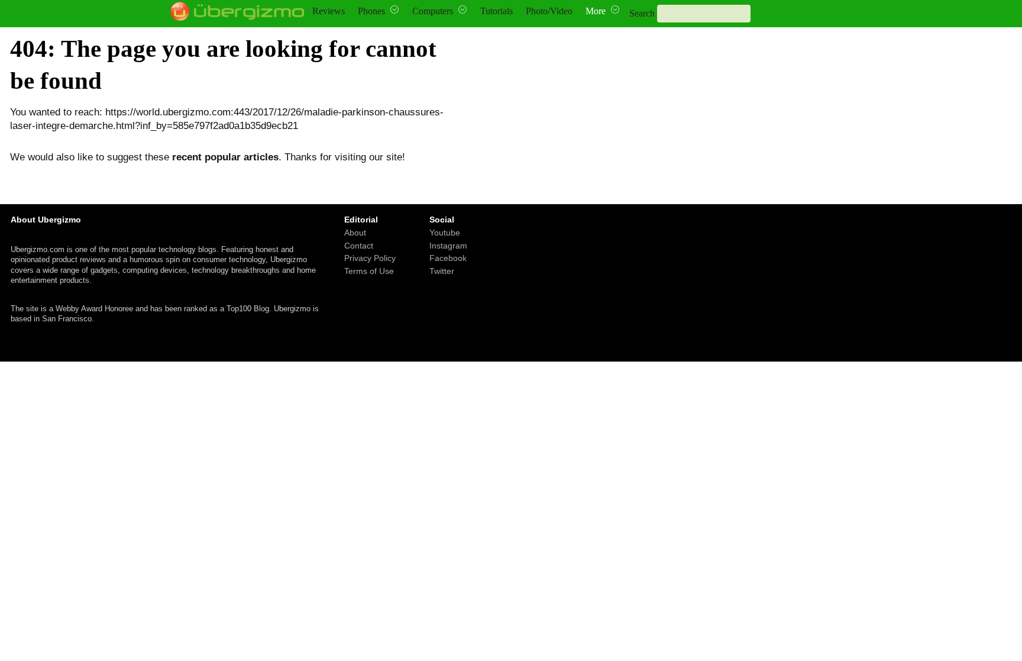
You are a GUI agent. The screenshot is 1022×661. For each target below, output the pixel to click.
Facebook (448, 258)
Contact (358, 245)
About (355, 232)
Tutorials (496, 11)
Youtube (444, 232)
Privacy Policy (370, 258)
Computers (432, 11)
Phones (371, 11)
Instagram (448, 245)
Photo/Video (549, 11)
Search (642, 13)
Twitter (441, 270)
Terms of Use (369, 270)
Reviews (328, 11)
